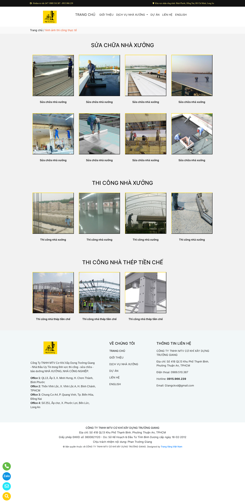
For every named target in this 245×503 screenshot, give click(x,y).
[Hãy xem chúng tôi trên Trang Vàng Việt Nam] (4, 496)
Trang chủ (36, 30)
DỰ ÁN (155, 14)
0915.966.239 (176, 378)
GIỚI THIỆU (106, 14)
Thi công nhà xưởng (53, 239)
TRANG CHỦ (85, 15)
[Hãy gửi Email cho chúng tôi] (4, 486)
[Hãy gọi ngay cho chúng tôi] (4, 466)
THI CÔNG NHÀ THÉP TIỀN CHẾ (122, 262)
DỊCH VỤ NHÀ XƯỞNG (131, 14)
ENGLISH (181, 14)
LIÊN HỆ (167, 14)
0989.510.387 (179, 372)
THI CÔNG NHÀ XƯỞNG (122, 183)
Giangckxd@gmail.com (179, 385)
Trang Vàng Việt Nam (171, 446)
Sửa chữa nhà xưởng (53, 102)
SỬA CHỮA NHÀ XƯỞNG (122, 45)
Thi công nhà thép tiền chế (53, 319)
